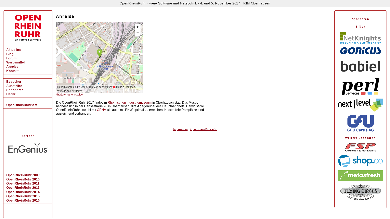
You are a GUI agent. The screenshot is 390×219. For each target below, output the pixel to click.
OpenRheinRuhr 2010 (23, 179)
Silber (360, 26)
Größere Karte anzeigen (70, 94)
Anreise (12, 66)
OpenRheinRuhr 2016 (23, 200)
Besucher (13, 81)
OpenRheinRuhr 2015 (23, 196)
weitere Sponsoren (360, 138)
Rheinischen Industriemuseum (130, 102)
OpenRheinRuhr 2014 (23, 192)
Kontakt (12, 71)
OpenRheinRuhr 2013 (23, 187)
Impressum (180, 129)
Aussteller (14, 86)
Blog (10, 54)
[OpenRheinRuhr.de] (28, 39)
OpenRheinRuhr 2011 (22, 183)
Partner (28, 136)
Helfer (10, 94)
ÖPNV (101, 110)
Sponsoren (15, 90)
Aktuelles (13, 50)
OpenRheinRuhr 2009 (23, 175)
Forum (11, 58)
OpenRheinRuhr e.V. (22, 105)
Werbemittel (15, 62)
